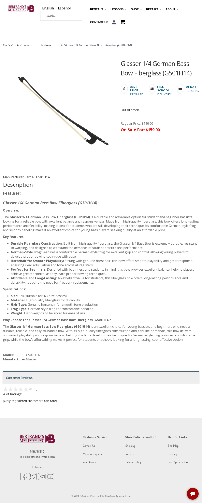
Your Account (90, 462)
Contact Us (99, 22)
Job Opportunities (178, 462)
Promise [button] (136, 94)
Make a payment (93, 454)
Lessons (117, 9)
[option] (64, 8)
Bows (47, 45)
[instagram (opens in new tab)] (42, 476)
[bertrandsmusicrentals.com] (21, 8)
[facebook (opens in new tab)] (24, 476)
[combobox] (48, 8)
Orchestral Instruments (17, 45)
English (48, 8)
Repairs (152, 9)
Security (172, 454)
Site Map (173, 445)
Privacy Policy (133, 462)
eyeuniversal (125, 496)
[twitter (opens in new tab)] (33, 476)
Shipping (130, 445)
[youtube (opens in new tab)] (50, 476)
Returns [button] (192, 91)
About (171, 9)
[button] (114, 22)
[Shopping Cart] (121, 22)
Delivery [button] (164, 94)
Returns (129, 454)
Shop (135, 9)
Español (64, 8)
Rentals (97, 9)
